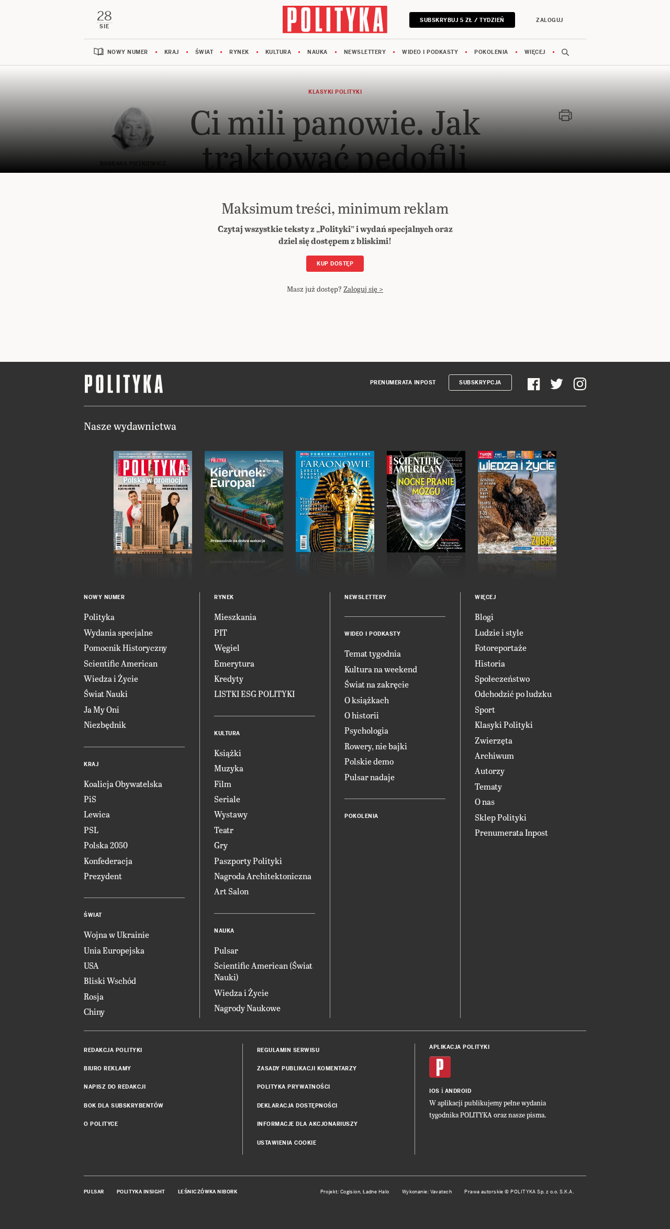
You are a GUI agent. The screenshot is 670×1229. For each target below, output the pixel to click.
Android (458, 1091)
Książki (227, 753)
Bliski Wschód (110, 981)
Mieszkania (235, 617)
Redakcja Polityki (113, 1050)
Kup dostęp (335, 263)
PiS (90, 799)
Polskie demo (369, 761)
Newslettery (365, 52)
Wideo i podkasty (430, 52)
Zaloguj (549, 20)
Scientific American (121, 663)
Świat (204, 52)
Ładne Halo (376, 1192)
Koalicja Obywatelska (123, 784)
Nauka (317, 52)
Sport (485, 709)
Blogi (484, 617)
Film (222, 784)
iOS (434, 1091)
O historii (361, 715)
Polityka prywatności (293, 1086)
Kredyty (228, 678)
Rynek (239, 52)
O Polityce (101, 1124)
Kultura (278, 52)
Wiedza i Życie (111, 678)
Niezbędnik (105, 724)
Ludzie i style (499, 632)
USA (91, 965)
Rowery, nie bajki (375, 746)
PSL (91, 830)
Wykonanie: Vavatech (427, 1192)
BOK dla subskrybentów (124, 1105)
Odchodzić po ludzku (513, 694)
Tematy (488, 786)
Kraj (171, 52)
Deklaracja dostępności (297, 1105)
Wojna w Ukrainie (116, 934)
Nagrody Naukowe (247, 1008)
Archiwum (494, 755)
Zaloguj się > (363, 289)
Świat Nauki (106, 694)
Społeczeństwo (502, 678)
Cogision (350, 1192)
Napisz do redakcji (115, 1086)
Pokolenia (491, 52)
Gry (221, 845)
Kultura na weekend (380, 669)
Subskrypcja (480, 382)
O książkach (366, 700)
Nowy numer (127, 52)
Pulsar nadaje (369, 777)
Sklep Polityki (501, 817)
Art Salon (231, 891)
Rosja (94, 996)
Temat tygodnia (372, 653)
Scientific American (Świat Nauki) (263, 971)
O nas (485, 801)
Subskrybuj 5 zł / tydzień (462, 20)
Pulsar (226, 950)
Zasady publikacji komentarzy (307, 1068)
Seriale (227, 799)
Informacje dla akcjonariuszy (307, 1124)
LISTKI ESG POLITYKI (254, 694)
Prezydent (103, 876)
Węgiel (227, 647)
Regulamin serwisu (288, 1050)
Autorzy (490, 771)
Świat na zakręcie (376, 684)
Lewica (97, 814)
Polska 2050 (106, 845)
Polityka (99, 617)
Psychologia (366, 730)
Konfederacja (108, 861)
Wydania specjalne (118, 632)
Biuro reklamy (107, 1068)
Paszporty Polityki (248, 861)
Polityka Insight (141, 1192)
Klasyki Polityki (504, 724)
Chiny (94, 1011)
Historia (490, 663)
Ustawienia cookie (287, 1142)
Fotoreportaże (501, 647)
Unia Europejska (114, 950)
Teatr (223, 830)
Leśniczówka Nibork (207, 1192)
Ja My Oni (101, 709)
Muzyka (228, 768)
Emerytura (234, 663)
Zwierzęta (493, 740)
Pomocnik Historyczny (125, 647)
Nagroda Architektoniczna (262, 876)
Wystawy (231, 814)
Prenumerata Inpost (403, 382)
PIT (220, 632)
